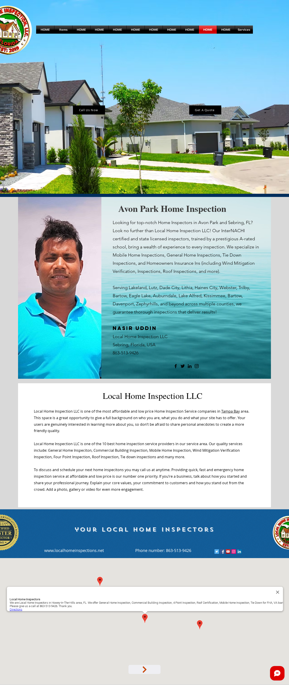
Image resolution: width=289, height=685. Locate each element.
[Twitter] (182, 366)
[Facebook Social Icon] (222, 551)
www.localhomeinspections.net (74, 550)
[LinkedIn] (189, 366)
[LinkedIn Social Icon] (239, 551)
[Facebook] (175, 366)
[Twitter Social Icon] (216, 551)
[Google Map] (144, 669)
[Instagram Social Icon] (233, 551)
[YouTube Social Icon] (228, 551)
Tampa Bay (230, 411)
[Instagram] (196, 366)
